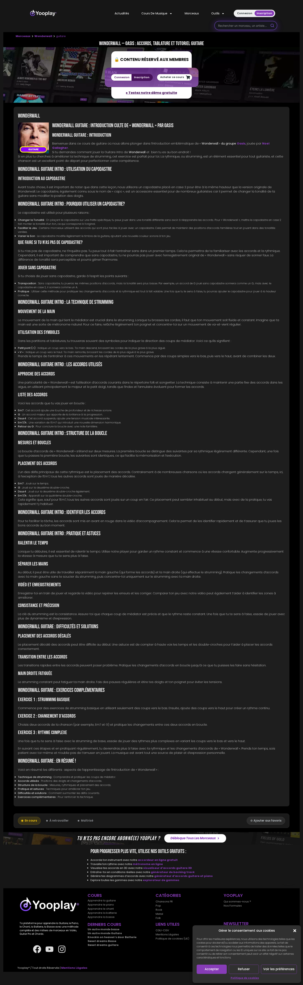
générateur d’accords (171, 876)
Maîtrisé (87, 821)
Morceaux (192, 13)
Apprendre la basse (101, 917)
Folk (158, 918)
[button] (295, 931)
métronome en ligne (148, 864)
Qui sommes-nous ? (237, 901)
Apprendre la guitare (102, 900)
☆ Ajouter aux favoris (266, 821)
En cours (31, 821)
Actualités (122, 13)
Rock (159, 910)
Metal (159, 914)
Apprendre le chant (101, 909)
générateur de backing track (173, 872)
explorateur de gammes (161, 880)
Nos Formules (233, 906)
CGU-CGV (162, 930)
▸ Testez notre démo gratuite (151, 92)
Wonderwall (43, 36)
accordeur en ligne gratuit (158, 860)
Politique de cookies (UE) (172, 939)
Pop (158, 906)
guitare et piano (200, 876)
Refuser (244, 969)
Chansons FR (164, 901)
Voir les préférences (279, 969)
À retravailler (59, 821)
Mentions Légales (167, 934)
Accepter (212, 969)
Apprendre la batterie (102, 913)
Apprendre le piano (101, 905)
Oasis (241, 143)
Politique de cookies (245, 978)
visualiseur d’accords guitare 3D (167, 868)
